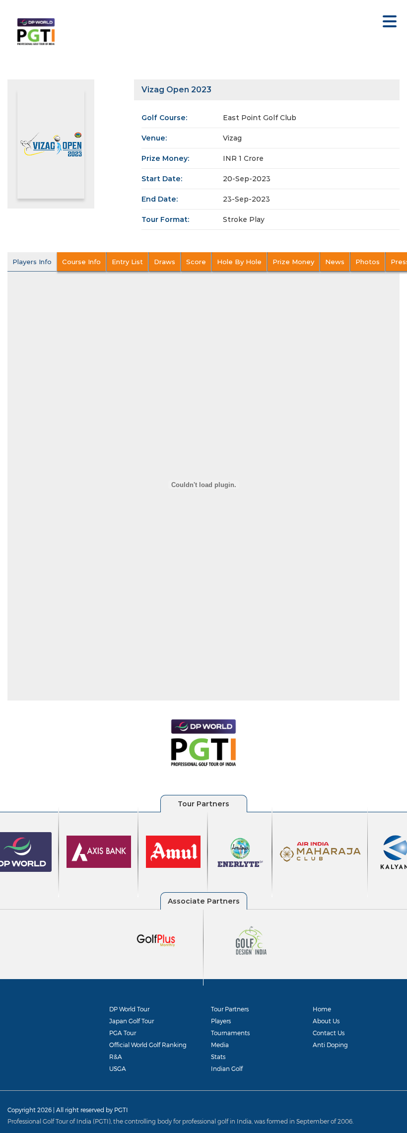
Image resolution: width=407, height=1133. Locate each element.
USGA (117, 1068)
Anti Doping (330, 1044)
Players (221, 1020)
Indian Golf (227, 1068)
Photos (367, 262)
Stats (218, 1056)
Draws (164, 262)
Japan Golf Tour (131, 1020)
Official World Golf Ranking (148, 1044)
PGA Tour (122, 1032)
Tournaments (230, 1032)
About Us (326, 1020)
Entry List (127, 262)
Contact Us (328, 1032)
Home (322, 1008)
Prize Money (293, 262)
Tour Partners (230, 1008)
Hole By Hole (239, 262)
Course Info (81, 262)
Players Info (32, 262)
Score (196, 262)
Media (220, 1044)
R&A (115, 1056)
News (334, 262)
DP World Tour (129, 1008)
